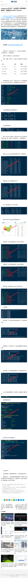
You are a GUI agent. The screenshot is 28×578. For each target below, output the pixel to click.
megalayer (15, 16)
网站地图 (16, 576)
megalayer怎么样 (7, 16)
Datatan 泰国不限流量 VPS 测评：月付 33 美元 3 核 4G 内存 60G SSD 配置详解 (7, 550)
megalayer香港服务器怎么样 (7, 17)
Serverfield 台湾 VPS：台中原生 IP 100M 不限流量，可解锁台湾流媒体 (7, 523)
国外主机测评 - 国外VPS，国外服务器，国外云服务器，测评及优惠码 (14, 1)
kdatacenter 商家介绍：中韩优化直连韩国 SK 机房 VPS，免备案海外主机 (20, 537)
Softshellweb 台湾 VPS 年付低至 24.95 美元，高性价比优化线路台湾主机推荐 (20, 523)
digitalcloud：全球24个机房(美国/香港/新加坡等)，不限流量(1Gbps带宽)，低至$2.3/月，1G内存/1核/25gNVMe (21, 506)
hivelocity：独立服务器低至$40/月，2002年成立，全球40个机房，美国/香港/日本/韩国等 (7, 506)
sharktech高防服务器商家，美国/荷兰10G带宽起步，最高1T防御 (20, 565)
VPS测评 (2, 4)
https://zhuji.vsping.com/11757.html (14, 489)
